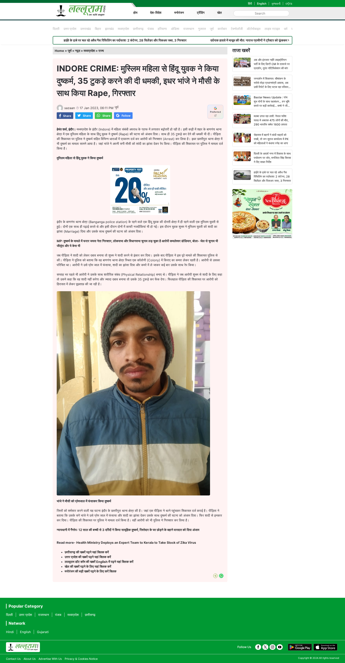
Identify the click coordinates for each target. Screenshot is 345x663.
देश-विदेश (155, 13)
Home (59, 51)
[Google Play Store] (300, 647)
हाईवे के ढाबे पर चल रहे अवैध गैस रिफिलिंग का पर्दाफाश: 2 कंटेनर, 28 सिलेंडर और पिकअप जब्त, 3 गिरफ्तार (91, 40)
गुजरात (202, 29)
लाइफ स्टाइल (272, 29)
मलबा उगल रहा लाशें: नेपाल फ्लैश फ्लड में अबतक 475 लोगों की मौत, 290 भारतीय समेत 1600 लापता (271, 120)
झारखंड (109, 29)
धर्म (285, 29)
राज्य (101, 51)
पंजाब (151, 29)
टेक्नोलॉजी (237, 29)
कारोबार (222, 29)
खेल (219, 13)
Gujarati (43, 632)
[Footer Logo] (23, 647)
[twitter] (265, 647)
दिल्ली (56, 29)
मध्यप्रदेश (123, 29)
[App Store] (325, 647)
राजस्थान (188, 29)
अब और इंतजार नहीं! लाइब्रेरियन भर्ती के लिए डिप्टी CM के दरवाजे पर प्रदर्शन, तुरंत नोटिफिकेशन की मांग (272, 64)
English (261, 3)
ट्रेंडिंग (200, 13)
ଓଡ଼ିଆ (289, 3)
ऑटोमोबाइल (254, 29)
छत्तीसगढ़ (138, 29)
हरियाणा (162, 29)
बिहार (98, 29)
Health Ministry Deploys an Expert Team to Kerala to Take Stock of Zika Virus (136, 543)
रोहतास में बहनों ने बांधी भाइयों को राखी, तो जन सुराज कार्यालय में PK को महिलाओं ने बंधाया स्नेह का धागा (271, 139)
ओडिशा (175, 29)
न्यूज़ (77, 51)
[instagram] (272, 647)
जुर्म (212, 29)
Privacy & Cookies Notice (81, 658)
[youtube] (279, 647)
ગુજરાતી (276, 3)
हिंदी (250, 3)
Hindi (10, 632)
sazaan (69, 108)
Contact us (13, 658)
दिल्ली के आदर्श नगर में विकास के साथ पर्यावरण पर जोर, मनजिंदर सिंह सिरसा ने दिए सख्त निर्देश (272, 158)
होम (135, 13)
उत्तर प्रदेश (69, 29)
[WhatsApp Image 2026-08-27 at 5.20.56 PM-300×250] (140, 214)
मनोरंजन (179, 13)
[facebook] (258, 647)
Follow (126, 115)
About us (30, 658)
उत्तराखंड (85, 29)
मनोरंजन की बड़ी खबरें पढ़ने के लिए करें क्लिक (90, 571)
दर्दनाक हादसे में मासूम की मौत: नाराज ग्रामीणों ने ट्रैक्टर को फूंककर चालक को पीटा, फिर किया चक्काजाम (237, 40)
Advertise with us (50, 658)
